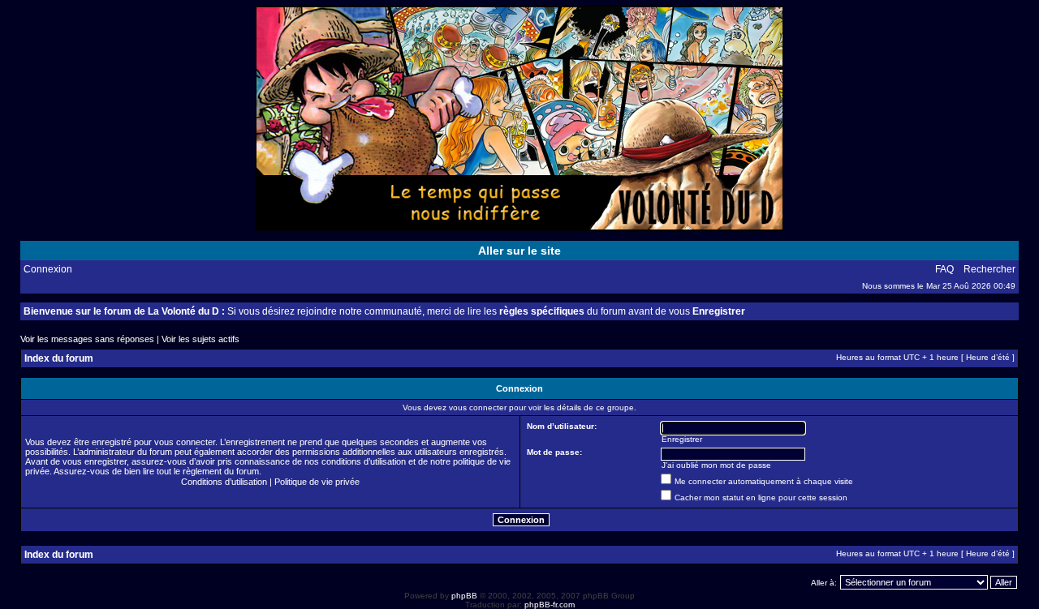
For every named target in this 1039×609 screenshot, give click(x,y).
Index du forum (58, 358)
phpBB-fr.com (549, 604)
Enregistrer (718, 311)
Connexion (48, 269)
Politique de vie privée (317, 482)
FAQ (944, 269)
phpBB (464, 595)
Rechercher (989, 269)
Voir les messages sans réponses (87, 339)
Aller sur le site (519, 250)
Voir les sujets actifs (200, 339)
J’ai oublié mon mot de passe (716, 465)
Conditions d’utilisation (224, 482)
